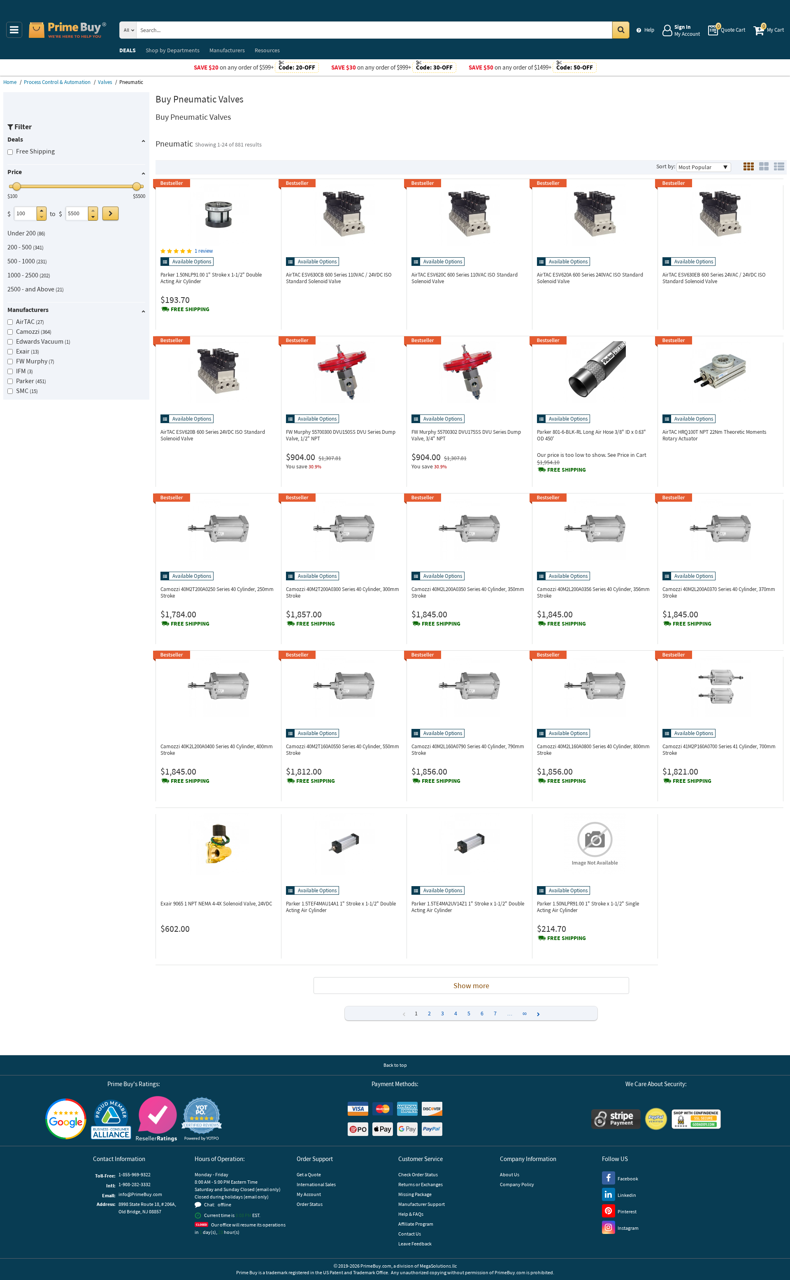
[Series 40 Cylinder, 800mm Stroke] (595, 686)
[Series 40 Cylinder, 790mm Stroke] (469, 686)
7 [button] (495, 1013)
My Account (309, 1194)
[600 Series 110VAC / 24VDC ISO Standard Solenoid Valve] (344, 215)
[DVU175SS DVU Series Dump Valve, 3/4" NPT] (469, 372)
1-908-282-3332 (134, 1184)
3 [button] (442, 1013)
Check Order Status (418, 1174)
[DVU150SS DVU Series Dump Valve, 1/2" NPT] (344, 372)
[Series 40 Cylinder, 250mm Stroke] (218, 529)
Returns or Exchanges (420, 1184)
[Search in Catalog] (621, 30)
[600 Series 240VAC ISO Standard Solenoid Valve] (595, 215)
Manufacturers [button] (28, 309)
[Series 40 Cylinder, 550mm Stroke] (344, 686)
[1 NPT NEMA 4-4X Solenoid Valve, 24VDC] (218, 844)
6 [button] (482, 1013)
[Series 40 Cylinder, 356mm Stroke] (595, 529)
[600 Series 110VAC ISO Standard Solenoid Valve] (469, 215)
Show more (471, 985)
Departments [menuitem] (173, 50)
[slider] (17, 186)
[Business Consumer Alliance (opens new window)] (111, 1119)
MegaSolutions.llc (438, 1266)
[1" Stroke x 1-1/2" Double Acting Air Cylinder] (218, 215)
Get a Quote (309, 1174)
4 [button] (455, 1013)
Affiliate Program (415, 1224)
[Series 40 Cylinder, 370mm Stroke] (720, 529)
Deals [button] (15, 139)
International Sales (316, 1184)
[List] (779, 167)
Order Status (310, 1204)
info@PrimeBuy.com (140, 1194)
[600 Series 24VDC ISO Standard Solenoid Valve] (218, 372)
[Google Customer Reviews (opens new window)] (65, 1118)
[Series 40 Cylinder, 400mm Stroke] (218, 686)
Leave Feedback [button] (415, 1243)
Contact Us (409, 1234)
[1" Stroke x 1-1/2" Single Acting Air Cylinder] (595, 844)
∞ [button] (525, 1013)
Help (649, 29)
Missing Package (415, 1194)
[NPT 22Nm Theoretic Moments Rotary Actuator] (720, 372)
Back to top (395, 1065)
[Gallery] (763, 167)
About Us (509, 1174)
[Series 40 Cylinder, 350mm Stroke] (469, 529)
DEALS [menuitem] (127, 50)
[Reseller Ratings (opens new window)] (156, 1119)
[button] (41, 210)
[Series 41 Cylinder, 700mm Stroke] (720, 686)
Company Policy (517, 1184)
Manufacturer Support (421, 1204)
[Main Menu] (14, 30)
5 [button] (468, 1013)
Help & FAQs (410, 1214)
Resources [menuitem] (267, 50)
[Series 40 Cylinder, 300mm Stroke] (344, 529)
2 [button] (429, 1013)
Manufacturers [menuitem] (227, 50)
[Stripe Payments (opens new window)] (616, 1119)
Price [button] (14, 172)
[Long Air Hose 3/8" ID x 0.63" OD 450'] (595, 372)
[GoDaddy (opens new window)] (696, 1119)
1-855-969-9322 (134, 1174)
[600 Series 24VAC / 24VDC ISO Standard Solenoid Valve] (720, 215)
